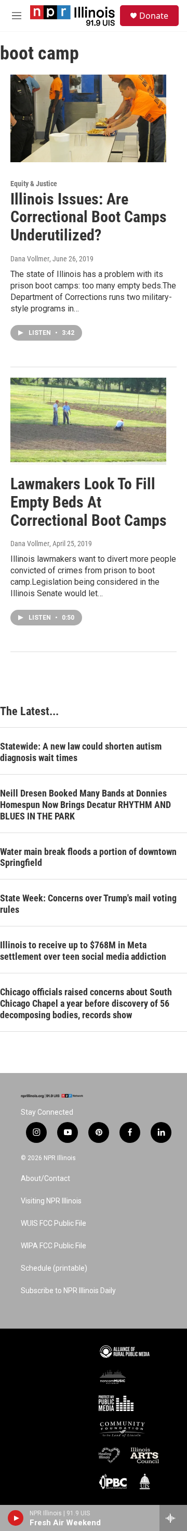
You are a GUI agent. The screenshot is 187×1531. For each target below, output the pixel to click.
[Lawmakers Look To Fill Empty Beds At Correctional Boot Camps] (88, 421)
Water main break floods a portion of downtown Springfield (88, 857)
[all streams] (173, 1518)
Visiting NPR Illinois (51, 1201)
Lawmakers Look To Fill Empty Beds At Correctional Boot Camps (88, 502)
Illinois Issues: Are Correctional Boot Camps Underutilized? (88, 217)
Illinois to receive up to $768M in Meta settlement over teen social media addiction (83, 950)
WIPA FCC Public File (53, 1246)
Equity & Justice (33, 183)
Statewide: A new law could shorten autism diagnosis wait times (81, 752)
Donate (153, 15)
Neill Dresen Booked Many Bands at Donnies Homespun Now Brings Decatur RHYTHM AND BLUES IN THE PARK (85, 805)
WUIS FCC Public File (53, 1223)
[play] (15, 1518)
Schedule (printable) (54, 1268)
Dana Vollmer (29, 259)
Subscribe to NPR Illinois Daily (68, 1291)
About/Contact (45, 1179)
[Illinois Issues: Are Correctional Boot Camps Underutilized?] (88, 118)
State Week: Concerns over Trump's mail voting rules (88, 904)
